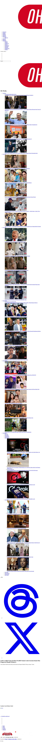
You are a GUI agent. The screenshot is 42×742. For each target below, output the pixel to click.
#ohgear (6, 41)
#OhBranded (7, 48)
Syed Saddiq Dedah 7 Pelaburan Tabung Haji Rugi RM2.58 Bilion (16, 345)
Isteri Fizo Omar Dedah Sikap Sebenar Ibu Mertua (13, 403)
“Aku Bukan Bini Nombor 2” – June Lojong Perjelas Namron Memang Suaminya (19, 95)
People (6, 739)
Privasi (4, 727)
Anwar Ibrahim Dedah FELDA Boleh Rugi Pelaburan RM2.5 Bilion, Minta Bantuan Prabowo (21, 302)
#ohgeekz (4, 35)
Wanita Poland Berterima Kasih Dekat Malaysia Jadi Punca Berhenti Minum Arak (19, 417)
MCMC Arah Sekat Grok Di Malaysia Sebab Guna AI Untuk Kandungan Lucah (21, 484)
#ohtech (6, 42)
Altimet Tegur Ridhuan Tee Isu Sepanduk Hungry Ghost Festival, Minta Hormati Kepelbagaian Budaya (23, 331)
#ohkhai (6, 49)
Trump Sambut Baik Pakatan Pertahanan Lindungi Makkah (17, 514)
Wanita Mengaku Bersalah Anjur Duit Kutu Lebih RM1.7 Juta (15, 299)
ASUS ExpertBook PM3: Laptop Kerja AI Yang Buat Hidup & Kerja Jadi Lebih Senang (22, 470)
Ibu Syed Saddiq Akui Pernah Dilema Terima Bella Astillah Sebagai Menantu (18, 182)
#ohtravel (4, 38)
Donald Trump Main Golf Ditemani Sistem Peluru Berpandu (15, 241)
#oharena (4, 39)
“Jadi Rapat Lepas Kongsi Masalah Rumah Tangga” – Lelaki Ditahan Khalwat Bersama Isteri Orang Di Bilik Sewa (23, 110)
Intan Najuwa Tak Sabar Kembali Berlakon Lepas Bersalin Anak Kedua (17, 168)
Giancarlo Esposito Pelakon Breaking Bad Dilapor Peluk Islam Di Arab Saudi (20, 571)
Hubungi (4, 729)
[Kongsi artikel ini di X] (22, 657)
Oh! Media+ (5, 433)
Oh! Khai (6, 572)
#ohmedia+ (5, 40)
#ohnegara (4, 36)
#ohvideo (6, 47)
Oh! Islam (6, 499)
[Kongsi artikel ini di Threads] (22, 617)
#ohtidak (4, 33)
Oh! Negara (5, 300)
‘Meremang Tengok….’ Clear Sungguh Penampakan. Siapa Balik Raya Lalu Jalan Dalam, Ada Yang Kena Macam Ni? (23, 453)
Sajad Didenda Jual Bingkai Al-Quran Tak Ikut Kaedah (16, 528)
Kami (4, 725)
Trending (4, 93)
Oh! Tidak (4, 227)
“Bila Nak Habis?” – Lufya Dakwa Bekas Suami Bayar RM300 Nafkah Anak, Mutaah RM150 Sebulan (23, 226)
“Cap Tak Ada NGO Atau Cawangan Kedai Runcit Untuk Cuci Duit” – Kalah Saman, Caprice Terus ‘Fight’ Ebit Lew (22, 212)
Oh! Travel (7, 575)
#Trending (4, 31)
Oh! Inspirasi (5, 360)
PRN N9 (6, 37)
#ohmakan (6, 46)
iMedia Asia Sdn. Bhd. (12, 739)
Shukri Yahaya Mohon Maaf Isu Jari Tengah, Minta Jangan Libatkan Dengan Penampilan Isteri (21, 153)
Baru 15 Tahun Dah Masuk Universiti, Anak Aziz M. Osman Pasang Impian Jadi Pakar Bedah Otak (22, 389)
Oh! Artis (4, 154)
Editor (4, 726)
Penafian (4, 728)
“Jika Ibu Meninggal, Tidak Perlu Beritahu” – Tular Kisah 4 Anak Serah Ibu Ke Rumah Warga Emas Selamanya (22, 285)
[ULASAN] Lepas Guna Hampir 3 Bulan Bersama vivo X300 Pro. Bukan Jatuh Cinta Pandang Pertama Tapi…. (23, 468)
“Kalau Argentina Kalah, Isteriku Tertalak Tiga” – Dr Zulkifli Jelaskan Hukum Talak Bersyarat (23, 542)
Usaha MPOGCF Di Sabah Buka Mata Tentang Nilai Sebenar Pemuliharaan (18, 432)
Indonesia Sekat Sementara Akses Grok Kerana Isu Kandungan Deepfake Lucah (21, 498)
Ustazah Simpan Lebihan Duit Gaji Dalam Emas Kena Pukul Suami (16, 270)
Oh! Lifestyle (7, 573)
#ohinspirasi (7, 45)
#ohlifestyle (7, 43)
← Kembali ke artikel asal (4, 716)
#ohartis (4, 32)
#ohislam (4, 34)
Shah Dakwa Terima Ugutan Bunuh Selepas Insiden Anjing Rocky (16, 359)
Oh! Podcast (7, 574)
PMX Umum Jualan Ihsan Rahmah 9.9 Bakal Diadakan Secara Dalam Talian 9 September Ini (21, 124)
